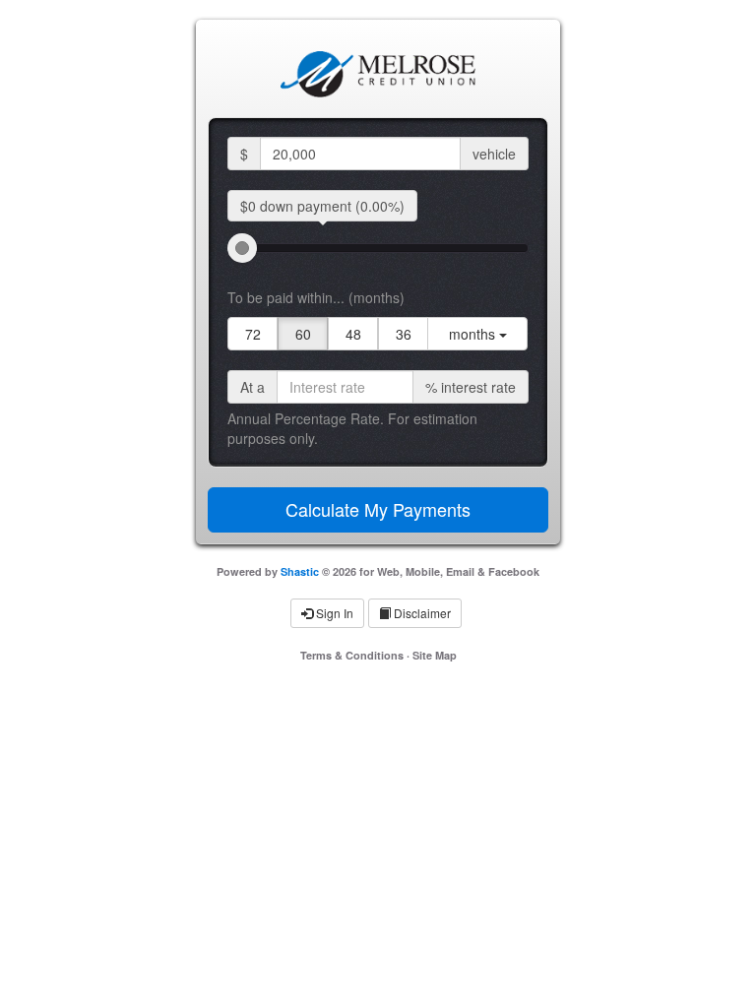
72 (253, 334)
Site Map (434, 655)
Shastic (300, 571)
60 (303, 334)
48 (353, 334)
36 (403, 334)
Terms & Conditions (352, 655)
